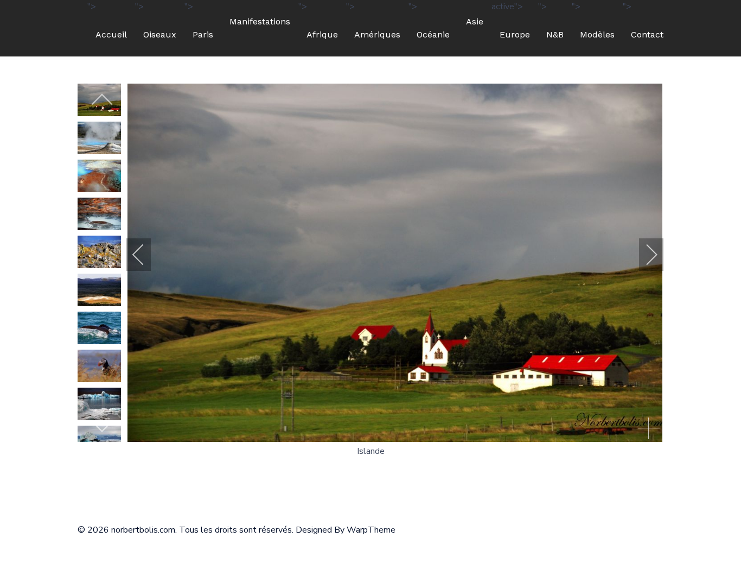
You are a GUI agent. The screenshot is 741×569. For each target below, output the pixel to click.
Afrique (322, 34)
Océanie (433, 34)
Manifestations (259, 21)
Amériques (377, 34)
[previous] (102, 100)
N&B (555, 34)
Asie (474, 21)
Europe (515, 34)
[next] (102, 426)
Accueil (111, 34)
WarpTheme (371, 530)
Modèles (597, 34)
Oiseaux (159, 34)
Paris (203, 34)
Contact (647, 34)
